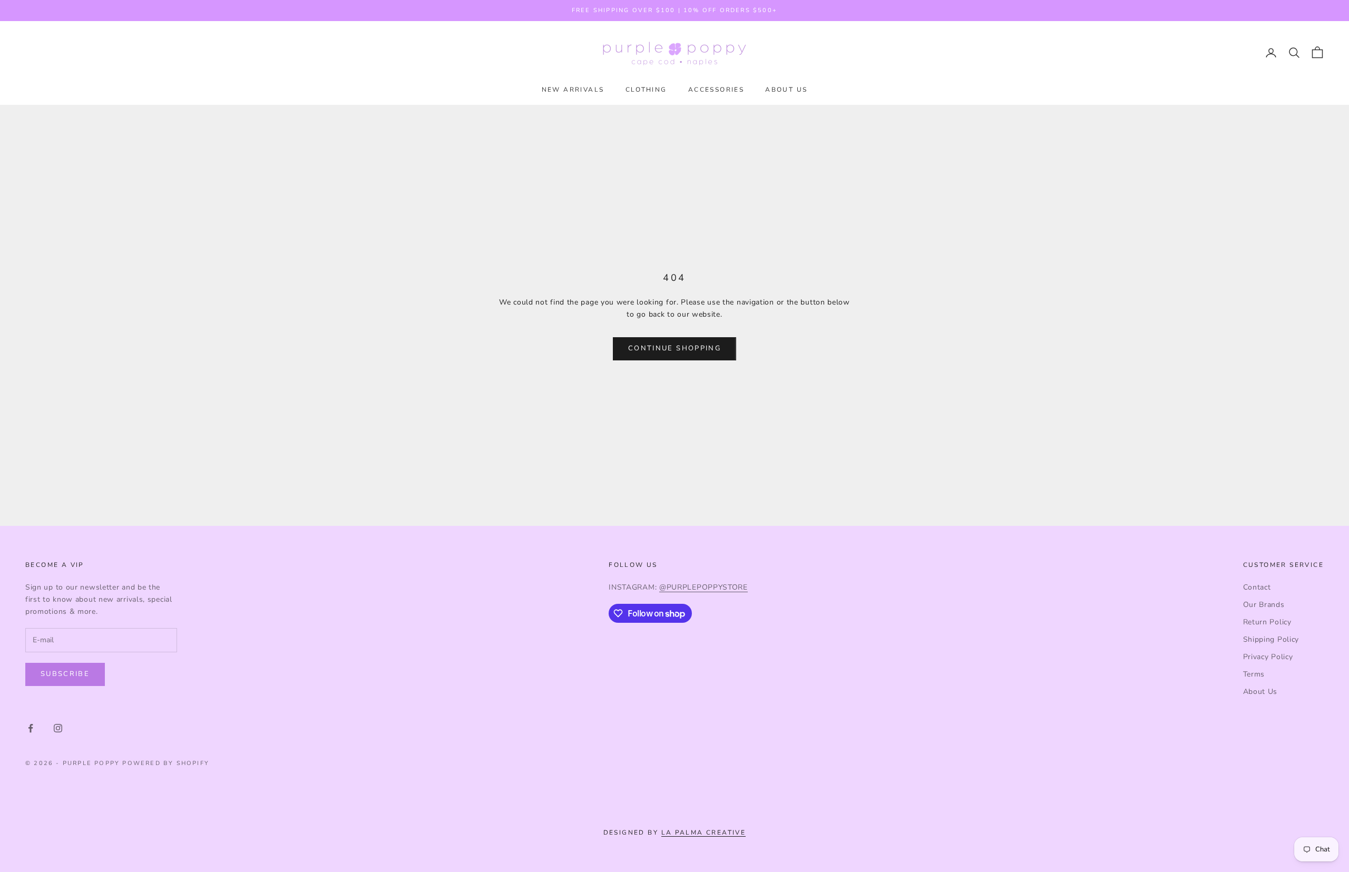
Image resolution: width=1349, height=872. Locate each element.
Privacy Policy (1268, 657)
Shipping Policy (1271, 639)
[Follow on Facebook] (30, 728)
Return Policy (1267, 622)
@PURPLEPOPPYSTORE (703, 587)
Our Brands (1264, 605)
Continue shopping (674, 348)
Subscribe (65, 674)
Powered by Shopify (165, 763)
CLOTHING (646, 89)
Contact (1257, 587)
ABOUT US (786, 89)
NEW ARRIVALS (573, 89)
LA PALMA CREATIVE (703, 832)
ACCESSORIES (716, 89)
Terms (1254, 674)
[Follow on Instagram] (58, 728)
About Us (1260, 692)
